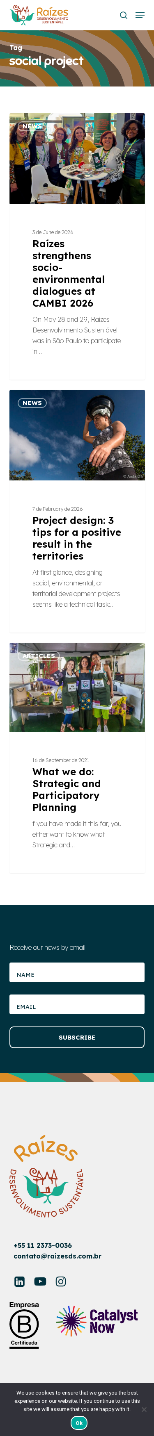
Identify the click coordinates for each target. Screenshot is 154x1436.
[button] (140, 15)
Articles (39, 656)
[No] (144, 1409)
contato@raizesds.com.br (57, 1256)
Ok (79, 1423)
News (32, 126)
